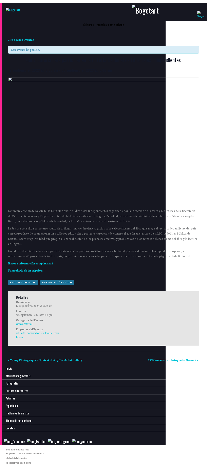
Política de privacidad (14, 462)
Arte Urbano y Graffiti (18, 375)
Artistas (10, 398)
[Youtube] (82, 441)
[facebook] (14, 441)
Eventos (10, 428)
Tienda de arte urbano (19, 420)
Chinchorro (39, 453)
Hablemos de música (17, 413)
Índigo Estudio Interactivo (16, 458)
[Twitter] (36, 441)
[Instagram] (59, 441)
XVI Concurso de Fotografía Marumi (173, 360)
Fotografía (12, 383)
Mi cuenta (27, 462)
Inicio (9, 368)
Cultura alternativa (17, 390)
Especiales (12, 405)
